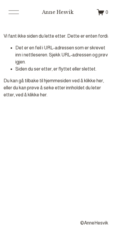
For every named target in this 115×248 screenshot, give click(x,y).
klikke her (93, 80)
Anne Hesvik (57, 12)
